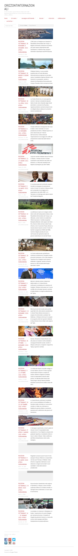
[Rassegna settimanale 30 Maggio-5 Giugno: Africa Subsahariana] (35, 64)
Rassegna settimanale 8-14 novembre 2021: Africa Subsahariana (23, 131)
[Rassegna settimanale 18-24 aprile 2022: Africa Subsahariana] (35, 92)
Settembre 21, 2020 (23, 411)
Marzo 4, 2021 (21, 222)
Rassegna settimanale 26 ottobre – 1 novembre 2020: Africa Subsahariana (23, 344)
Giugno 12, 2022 (22, 82)
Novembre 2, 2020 (22, 351)
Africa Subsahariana (36, 29)
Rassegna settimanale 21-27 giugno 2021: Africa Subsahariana (23, 160)
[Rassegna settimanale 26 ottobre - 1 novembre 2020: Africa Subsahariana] (35, 331)
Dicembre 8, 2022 (22, 54)
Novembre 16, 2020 (23, 292)
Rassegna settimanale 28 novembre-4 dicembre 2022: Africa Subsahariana (23, 46)
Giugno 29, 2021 (22, 167)
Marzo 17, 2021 (22, 195)
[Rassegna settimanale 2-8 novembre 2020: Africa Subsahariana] (35, 302)
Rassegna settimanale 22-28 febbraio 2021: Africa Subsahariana (23, 216)
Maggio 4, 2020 (22, 438)
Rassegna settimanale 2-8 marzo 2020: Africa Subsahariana (23, 487)
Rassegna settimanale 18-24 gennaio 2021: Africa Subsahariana (23, 257)
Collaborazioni (61, 18)
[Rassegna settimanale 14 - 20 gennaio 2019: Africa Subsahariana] (35, 504)
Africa (29, 29)
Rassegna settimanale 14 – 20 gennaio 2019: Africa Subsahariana (23, 515)
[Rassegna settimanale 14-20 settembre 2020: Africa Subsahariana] (35, 393)
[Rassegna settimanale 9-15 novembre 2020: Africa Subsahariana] (35, 274)
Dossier (41, 18)
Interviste (51, 18)
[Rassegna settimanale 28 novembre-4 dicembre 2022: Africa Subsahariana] (35, 34)
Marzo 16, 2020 (22, 466)
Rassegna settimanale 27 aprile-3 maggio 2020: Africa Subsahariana (23, 432)
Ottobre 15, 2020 (22, 379)
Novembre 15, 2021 (23, 137)
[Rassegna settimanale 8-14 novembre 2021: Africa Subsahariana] (35, 119)
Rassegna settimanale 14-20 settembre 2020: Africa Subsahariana (23, 404)
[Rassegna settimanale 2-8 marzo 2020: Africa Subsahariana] (35, 476)
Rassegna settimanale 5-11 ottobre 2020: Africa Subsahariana (23, 372)
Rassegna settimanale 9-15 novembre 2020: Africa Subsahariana (23, 285)
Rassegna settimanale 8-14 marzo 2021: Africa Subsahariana (23, 188)
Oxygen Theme (13, 552)
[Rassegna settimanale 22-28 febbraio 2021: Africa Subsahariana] (35, 205)
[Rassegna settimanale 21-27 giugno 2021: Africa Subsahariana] (35, 149)
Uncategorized (48, 269)
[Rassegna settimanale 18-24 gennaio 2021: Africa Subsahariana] (35, 245)
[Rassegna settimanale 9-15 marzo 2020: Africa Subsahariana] (35, 448)
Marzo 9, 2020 (21, 494)
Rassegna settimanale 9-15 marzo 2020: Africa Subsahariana (23, 460)
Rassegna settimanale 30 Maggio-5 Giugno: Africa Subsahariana (23, 75)
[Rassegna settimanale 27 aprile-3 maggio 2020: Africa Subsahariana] (35, 421)
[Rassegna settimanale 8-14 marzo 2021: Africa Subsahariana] (35, 177)
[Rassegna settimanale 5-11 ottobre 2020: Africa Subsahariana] (35, 361)
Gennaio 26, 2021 (22, 264)
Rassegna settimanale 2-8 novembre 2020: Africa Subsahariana (23, 313)
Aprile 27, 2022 (22, 109)
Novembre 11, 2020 (23, 319)
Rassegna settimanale (27, 18)
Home (5, 18)
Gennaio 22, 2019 (22, 522)
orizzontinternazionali (23, 56)
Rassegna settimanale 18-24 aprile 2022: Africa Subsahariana (23, 103)
